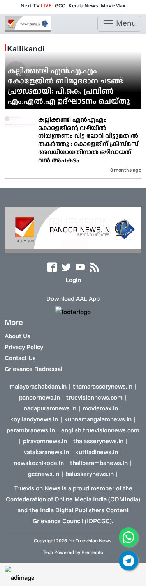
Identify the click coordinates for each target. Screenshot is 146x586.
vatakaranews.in (46, 452)
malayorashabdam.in (38, 386)
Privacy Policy (24, 347)
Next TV (36, 5)
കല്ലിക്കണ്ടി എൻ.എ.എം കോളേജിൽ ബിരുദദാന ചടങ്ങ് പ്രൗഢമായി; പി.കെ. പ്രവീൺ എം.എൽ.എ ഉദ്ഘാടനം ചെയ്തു (69, 86)
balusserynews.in (89, 474)
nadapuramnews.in (50, 408)
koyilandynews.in (34, 419)
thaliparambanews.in (99, 463)
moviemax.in (100, 408)
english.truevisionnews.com (100, 430)
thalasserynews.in (98, 441)
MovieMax (113, 5)
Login (73, 280)
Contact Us (20, 358)
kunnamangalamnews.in (98, 419)
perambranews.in (31, 430)
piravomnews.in (45, 441)
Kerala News (83, 5)
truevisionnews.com (94, 397)
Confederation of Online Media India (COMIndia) (73, 499)
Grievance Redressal (33, 369)
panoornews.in (39, 397)
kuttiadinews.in (96, 452)
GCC (60, 5)
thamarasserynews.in (102, 386)
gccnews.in (43, 474)
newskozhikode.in (39, 463)
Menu (125, 23)
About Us (17, 336)
